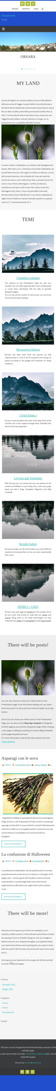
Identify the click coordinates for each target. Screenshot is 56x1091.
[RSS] (33, 3)
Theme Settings (8, 741)
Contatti (26, 9)
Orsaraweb (8, 15)
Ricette (44, 764)
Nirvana (27, 1061)
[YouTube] (22, 3)
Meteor (15, 9)
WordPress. (37, 1061)
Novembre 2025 (8, 983)
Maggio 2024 (7, 988)
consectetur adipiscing (35, 1052)
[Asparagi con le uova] (28, 792)
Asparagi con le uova (19, 758)
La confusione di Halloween (25, 853)
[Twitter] (27, 3)
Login (35, 9)
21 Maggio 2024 (21, 860)
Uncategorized (38, 860)
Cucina (37, 764)
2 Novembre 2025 (22, 764)
